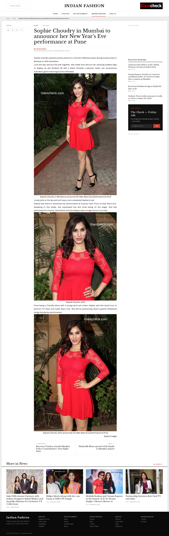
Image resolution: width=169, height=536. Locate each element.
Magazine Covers (44, 519)
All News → (158, 464)
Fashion (65, 14)
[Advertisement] (145, 41)
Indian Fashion (84, 6)
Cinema (92, 524)
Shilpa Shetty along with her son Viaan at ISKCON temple (63, 497)
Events (66, 521)
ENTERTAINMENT (80, 14)
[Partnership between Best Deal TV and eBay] (144, 481)
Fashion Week (94, 526)
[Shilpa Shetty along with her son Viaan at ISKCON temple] (64, 481)
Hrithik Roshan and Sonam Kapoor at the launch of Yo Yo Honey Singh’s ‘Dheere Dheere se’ (104, 499)
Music (66, 526)
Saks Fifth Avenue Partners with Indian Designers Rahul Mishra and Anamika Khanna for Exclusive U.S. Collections (24, 500)
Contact (143, 519)
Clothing (41, 526)
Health (113, 14)
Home (55, 14)
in (8, 30)
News (14, 18)
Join (156, 126)
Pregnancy (118, 526)
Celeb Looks (42, 521)
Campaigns (42, 524)
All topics (144, 521)
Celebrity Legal (68, 524)
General (117, 519)
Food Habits (119, 521)
